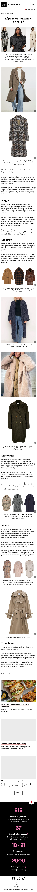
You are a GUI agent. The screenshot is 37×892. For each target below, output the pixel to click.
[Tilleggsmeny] (33, 4)
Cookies (6, 889)
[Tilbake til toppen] (31, 801)
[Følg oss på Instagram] (18, 878)
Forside (3, 13)
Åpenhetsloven (24, 889)
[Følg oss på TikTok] (23, 878)
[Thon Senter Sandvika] (10, 4)
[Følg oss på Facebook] (13, 878)
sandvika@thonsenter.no (18, 886)
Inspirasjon (10, 13)
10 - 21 (30, 9)
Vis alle (19, 793)
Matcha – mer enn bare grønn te (12, 781)
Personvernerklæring (14, 889)
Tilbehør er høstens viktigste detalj (13, 744)
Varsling (31, 889)
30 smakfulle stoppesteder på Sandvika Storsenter (15, 705)
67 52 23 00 (18, 884)
